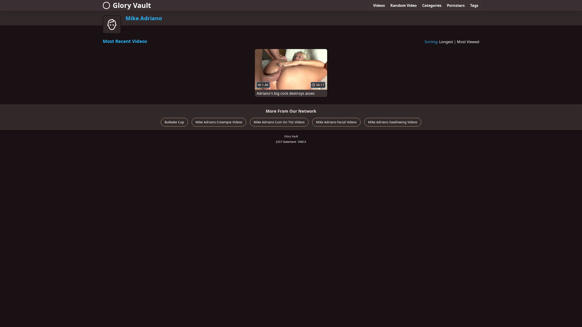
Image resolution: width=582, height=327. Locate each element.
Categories (432, 5)
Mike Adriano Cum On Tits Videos (279, 122)
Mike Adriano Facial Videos (336, 122)
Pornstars (456, 5)
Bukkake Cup (174, 122)
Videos (379, 5)
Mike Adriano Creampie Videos (219, 122)
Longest (446, 41)
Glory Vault (132, 5)
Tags (474, 5)
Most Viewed (468, 41)
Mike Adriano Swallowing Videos (392, 122)
